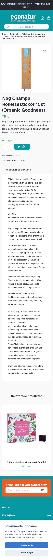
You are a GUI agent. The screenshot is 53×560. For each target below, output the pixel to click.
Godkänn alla (26, 545)
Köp (23, 146)
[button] (24, 90)
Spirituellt (14, 34)
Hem (4, 34)
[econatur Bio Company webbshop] (23, 18)
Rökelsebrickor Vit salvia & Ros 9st (26, 462)
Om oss (6, 507)
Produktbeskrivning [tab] (18, 170)
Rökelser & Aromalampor (34, 34)
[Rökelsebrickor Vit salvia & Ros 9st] (26, 432)
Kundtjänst (8, 515)
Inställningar (26, 552)
